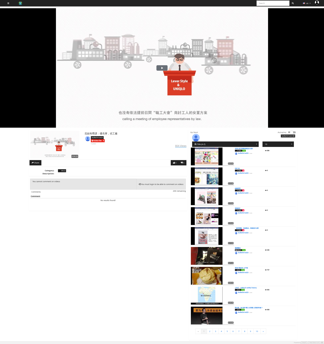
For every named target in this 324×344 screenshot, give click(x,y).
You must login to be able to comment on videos (162, 184)
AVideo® (304, 342)
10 (257, 331)
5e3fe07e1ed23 (97, 137)
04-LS (63, 170)
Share (36, 162)
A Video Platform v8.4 (314, 342)
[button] (96, 140)
